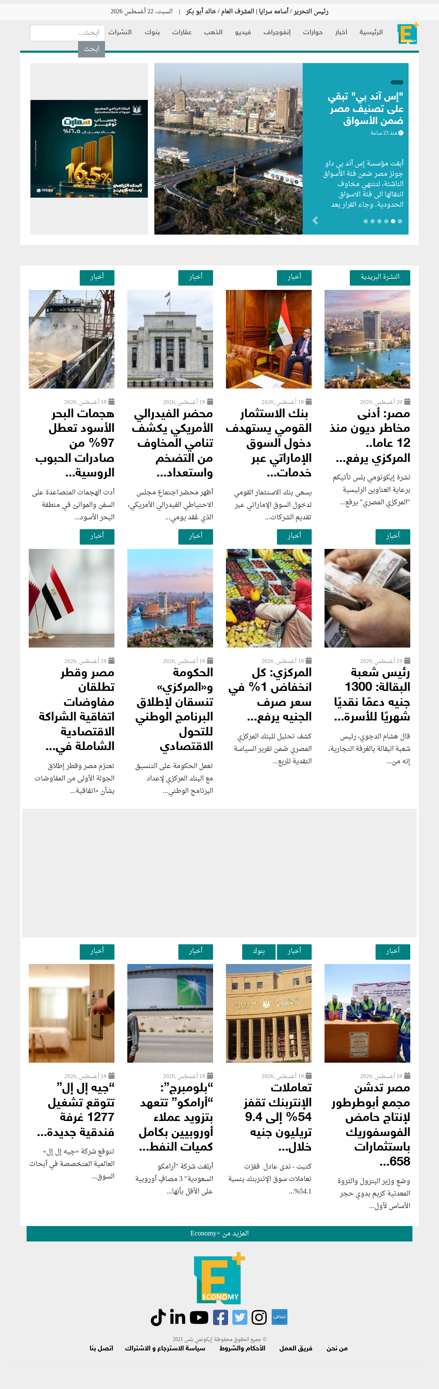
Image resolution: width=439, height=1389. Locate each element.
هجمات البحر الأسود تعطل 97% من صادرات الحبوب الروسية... (75, 444)
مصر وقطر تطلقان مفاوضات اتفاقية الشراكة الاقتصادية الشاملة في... (76, 710)
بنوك (152, 33)
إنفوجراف (277, 33)
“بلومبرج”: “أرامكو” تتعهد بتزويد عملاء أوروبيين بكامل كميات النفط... (176, 1118)
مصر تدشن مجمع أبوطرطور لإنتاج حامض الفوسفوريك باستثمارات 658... (370, 1125)
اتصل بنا (101, 1349)
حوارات (313, 33)
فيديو (243, 33)
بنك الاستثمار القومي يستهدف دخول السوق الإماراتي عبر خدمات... (269, 444)
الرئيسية (371, 33)
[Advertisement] (219, 873)
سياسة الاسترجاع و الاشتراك (165, 1349)
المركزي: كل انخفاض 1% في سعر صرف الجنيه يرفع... (270, 696)
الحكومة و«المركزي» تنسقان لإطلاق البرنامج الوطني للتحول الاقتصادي (174, 710)
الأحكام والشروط (242, 1349)
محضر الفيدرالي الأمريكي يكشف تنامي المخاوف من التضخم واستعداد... (172, 444)
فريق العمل (296, 1349)
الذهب (213, 33)
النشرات (120, 33)
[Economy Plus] (408, 33)
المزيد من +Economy (219, 1233)
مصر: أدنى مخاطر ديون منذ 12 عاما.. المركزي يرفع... (370, 437)
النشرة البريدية (380, 277)
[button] (277, 222)
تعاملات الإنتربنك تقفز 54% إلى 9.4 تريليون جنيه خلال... (278, 1118)
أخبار (341, 33)
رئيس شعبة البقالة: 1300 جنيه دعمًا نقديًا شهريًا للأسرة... (372, 696)
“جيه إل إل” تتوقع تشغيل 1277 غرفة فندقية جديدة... (75, 1111)
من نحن (337, 1349)
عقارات (182, 33)
